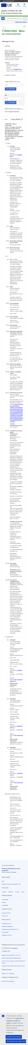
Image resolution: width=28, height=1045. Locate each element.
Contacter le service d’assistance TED (11, 884)
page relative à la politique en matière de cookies (15, 1021)
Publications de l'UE (7, 935)
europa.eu (15, 948)
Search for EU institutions (8, 973)
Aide (3, 881)
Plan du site (5, 916)
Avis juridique (5, 899)
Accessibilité (5, 905)
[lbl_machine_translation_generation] (22, 109)
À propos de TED (6, 913)
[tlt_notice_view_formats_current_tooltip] (21, 119)
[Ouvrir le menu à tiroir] (4, 28)
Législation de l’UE (6, 923)
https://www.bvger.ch (16, 736)
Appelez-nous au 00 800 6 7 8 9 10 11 (11, 955)
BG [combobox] (6, 98)
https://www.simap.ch (16, 783)
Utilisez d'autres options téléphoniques (11, 958)
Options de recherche (21, 22)
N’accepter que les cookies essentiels (16, 1041)
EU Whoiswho (5, 932)
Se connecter (18, 6)
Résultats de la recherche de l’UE (10, 929)
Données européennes (7, 926)
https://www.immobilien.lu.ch (16, 680)
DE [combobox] (6, 85)
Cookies (4, 902)
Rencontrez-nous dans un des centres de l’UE (13, 966)
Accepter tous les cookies (14, 1036)
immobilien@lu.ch (17, 69)
